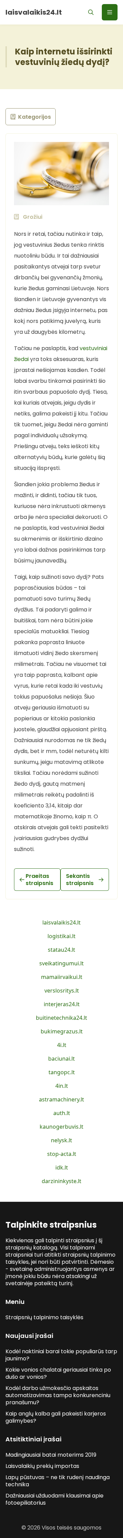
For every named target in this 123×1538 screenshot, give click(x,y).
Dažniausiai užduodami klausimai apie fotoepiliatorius (54, 1499)
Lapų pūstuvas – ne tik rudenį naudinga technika (57, 1480)
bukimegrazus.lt (62, 1031)
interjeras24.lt (62, 1004)
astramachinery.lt (61, 1099)
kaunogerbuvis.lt (61, 1126)
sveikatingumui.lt (61, 963)
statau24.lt (61, 949)
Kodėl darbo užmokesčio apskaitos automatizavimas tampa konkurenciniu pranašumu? (57, 1395)
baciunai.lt (61, 1058)
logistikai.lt (61, 936)
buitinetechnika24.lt (61, 1017)
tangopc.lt (62, 1072)
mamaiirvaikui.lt (61, 977)
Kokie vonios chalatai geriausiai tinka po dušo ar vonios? (58, 1373)
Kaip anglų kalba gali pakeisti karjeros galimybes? (55, 1417)
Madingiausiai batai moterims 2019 (50, 1455)
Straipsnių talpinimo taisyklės (44, 1317)
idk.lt (61, 1167)
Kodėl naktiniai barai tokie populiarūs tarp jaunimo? (61, 1354)
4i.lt (61, 1045)
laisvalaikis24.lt (61, 922)
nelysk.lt (61, 1140)
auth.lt (61, 1113)
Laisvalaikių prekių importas (42, 1466)
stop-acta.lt (61, 1154)
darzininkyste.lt (61, 1181)
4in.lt (61, 1086)
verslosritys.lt (61, 990)
